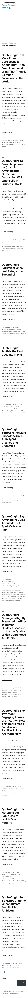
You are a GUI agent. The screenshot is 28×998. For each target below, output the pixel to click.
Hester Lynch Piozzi (18, 500)
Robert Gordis (5, 883)
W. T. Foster (20, 415)
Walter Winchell (15, 590)
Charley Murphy (14, 592)
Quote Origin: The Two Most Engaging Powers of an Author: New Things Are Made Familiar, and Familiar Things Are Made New (13, 722)
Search (5, 8)
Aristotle (5, 690)
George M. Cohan (18, 586)
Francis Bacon (17, 874)
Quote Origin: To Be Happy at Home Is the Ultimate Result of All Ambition (14, 904)
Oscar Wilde (11, 588)
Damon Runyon (14, 584)
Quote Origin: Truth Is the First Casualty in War (12, 351)
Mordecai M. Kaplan (7, 881)
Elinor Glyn (10, 586)
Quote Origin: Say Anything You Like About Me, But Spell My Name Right (13, 523)
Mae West (4, 588)
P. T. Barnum (18, 588)
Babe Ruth (6, 584)
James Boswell (7, 142)
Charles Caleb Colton (9, 246)
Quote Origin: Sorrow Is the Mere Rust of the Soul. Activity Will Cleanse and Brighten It (14, 438)
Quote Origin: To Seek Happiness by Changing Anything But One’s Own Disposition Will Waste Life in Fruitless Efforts (12, 172)
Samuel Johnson (16, 142)
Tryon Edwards (6, 250)
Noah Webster (7, 242)
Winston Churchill (12, 692)
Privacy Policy (14, 993)
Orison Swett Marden (18, 242)
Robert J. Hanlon (16, 144)
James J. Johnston (11, 596)
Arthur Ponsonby (15, 411)
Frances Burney (7, 500)
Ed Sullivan (9, 594)
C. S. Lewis (6, 965)
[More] (10, 8)
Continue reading (8, 132)
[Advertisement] (14, 24)
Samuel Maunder (21, 333)
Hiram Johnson (18, 413)
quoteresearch (7, 140)
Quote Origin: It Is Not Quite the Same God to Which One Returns (13, 816)
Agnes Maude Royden (16, 409)
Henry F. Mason (17, 331)
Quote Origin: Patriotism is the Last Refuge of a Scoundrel (12, 269)
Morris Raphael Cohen (19, 881)
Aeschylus (6, 406)
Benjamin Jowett (8, 874)
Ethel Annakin (9, 413)
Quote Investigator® (10, 3)
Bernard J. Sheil (7, 331)
